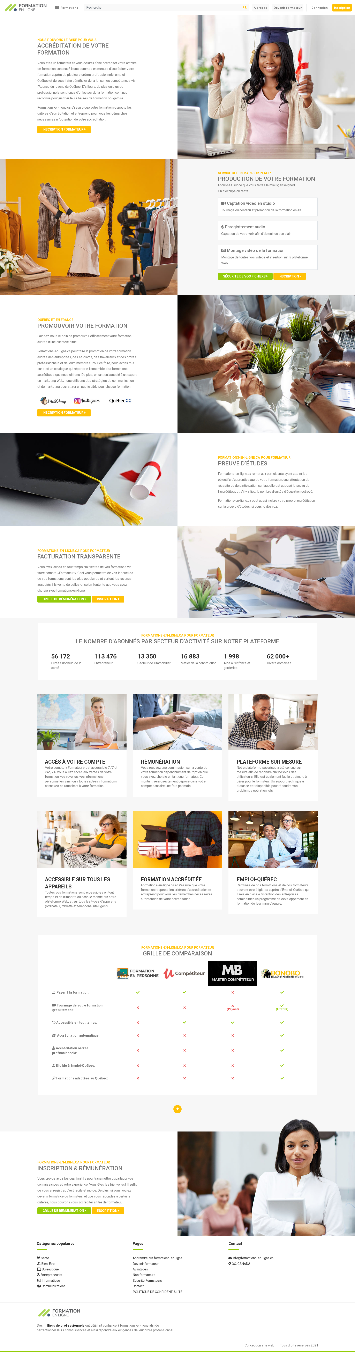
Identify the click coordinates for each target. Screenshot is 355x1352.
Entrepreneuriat (51, 1275)
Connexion (319, 7)
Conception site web (260, 1345)
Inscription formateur (63, 129)
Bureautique (50, 1269)
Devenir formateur (288, 7)
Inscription (342, 7)
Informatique (50, 1281)
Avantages (140, 1269)
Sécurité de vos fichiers (244, 276)
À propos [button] (260, 7)
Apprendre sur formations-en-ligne (157, 1258)
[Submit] (236, 7)
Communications (53, 1286)
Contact (138, 1286)
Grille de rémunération (64, 599)
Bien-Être (47, 1264)
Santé (44, 1258)
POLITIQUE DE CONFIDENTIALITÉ (157, 1292)
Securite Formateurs (147, 1281)
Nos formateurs (144, 1275)
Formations (68, 7)
